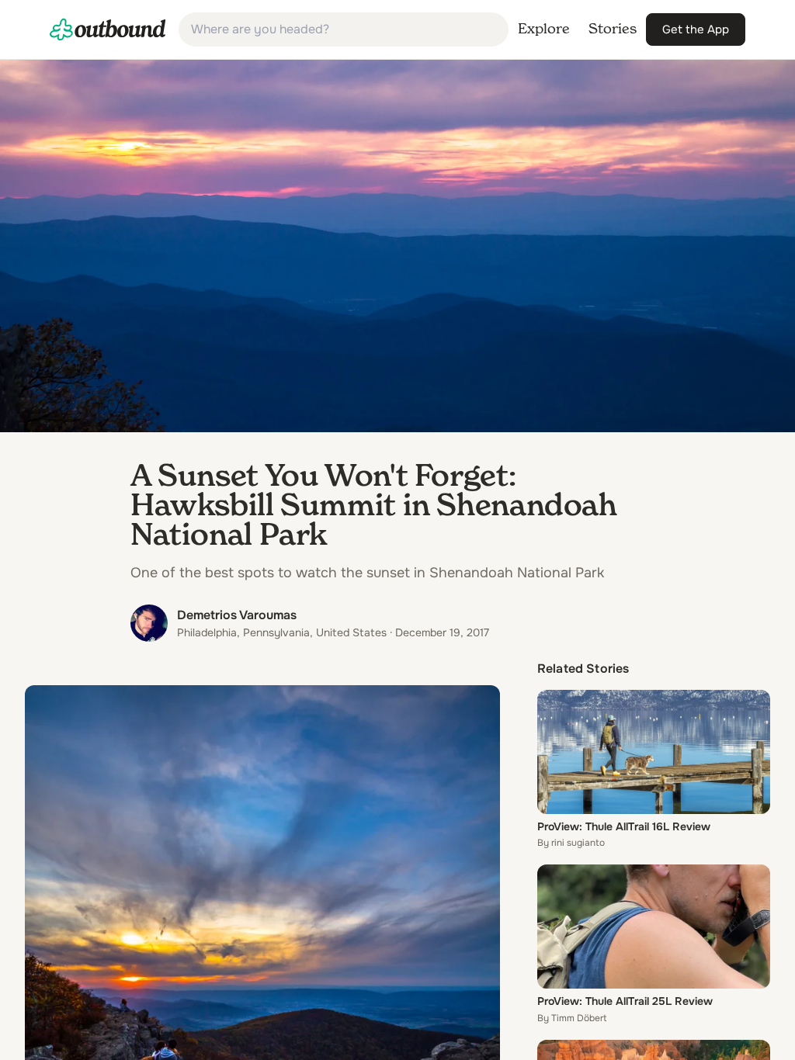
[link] (108, 29)
